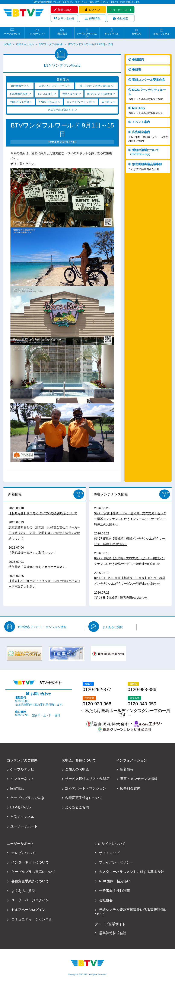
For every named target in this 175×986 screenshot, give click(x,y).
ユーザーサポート (122, 10)
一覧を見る (78, 494)
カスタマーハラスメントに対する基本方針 (131, 872)
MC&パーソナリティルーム (147, 94)
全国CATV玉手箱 (19, 101)
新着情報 (15, 494)
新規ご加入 (65, 9)
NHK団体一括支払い (114, 881)
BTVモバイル (112, 33)
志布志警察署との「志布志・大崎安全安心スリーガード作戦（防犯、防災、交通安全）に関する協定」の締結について (44, 533)
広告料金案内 (148, 136)
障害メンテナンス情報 (111, 494)
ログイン (94, 9)
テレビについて (23, 853)
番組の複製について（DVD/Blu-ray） (143, 152)
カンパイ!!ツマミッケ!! (79, 101)
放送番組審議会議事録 (145, 166)
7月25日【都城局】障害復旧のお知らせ (120, 597)
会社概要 (122, 18)
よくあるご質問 (112, 626)
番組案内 (138, 59)
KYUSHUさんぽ (48, 101)
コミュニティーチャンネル (31, 919)
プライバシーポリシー (116, 862)
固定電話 (62, 33)
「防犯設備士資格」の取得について (32, 552)
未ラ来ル (107, 101)
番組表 (136, 69)
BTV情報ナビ (18, 85)
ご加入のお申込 (77, 769)
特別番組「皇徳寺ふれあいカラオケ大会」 (37, 567)
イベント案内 (141, 122)
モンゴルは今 (45, 93)
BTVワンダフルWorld (51, 44)
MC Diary (145, 110)
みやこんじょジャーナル (53, 85)
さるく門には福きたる (61, 109)
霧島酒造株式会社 (112, 933)
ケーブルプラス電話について (33, 872)
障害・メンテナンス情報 (138, 779)
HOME (7, 44)
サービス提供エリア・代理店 (87, 779)
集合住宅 (136, 33)
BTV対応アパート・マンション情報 (42, 626)
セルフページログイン (28, 909)
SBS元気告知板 (19, 93)
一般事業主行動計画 (114, 891)
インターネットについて (30, 862)
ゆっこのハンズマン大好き (95, 85)
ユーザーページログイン (30, 900)
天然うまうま (70, 93)
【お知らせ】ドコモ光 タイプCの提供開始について (43, 513)
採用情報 (94, 18)
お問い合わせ (66, 18)
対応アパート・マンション (85, 788)
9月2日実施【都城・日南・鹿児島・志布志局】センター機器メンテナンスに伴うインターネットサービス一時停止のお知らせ (130, 519)
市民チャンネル (161, 34)
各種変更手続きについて (84, 798)
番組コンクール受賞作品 (148, 79)
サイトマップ (109, 853)
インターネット (37, 33)
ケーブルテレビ (12, 33)
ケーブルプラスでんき (87, 33)
